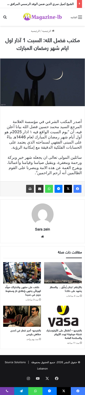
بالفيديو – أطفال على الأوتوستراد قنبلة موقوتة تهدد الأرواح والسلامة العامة (64, 334)
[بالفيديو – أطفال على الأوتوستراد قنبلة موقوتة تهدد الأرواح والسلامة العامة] (63, 316)
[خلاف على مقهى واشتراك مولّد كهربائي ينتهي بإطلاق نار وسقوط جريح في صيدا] (22, 272)
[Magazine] (42, 17)
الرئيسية (47, 30)
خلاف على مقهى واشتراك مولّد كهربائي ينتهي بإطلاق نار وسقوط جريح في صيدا (23, 291)
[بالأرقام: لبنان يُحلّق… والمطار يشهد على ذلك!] (63, 272)
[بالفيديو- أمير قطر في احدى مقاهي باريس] (22, 316)
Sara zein (42, 230)
